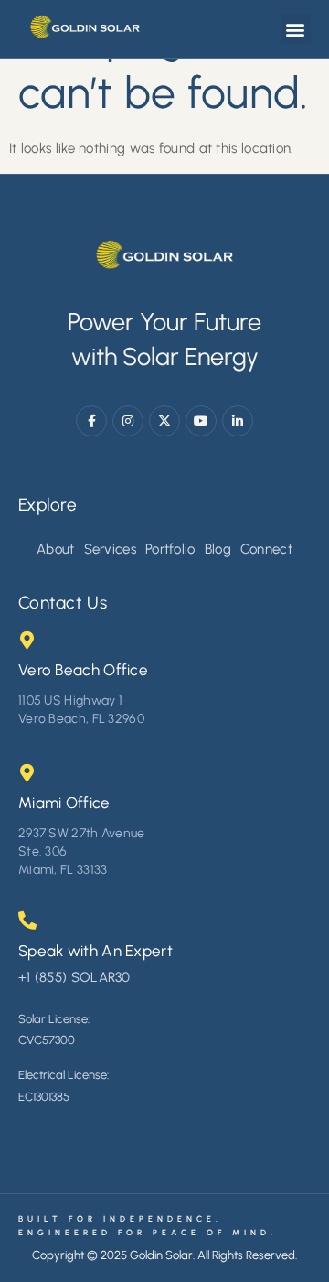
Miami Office (64, 802)
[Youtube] (201, 420)
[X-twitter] (164, 420)
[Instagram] (127, 420)
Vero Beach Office (83, 670)
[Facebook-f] (91, 420)
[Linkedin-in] (237, 420)
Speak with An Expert (95, 951)
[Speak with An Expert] (27, 920)
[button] (296, 29)
